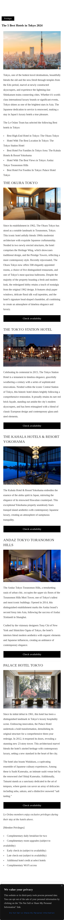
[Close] (62, 885)
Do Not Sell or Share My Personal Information (32, 913)
